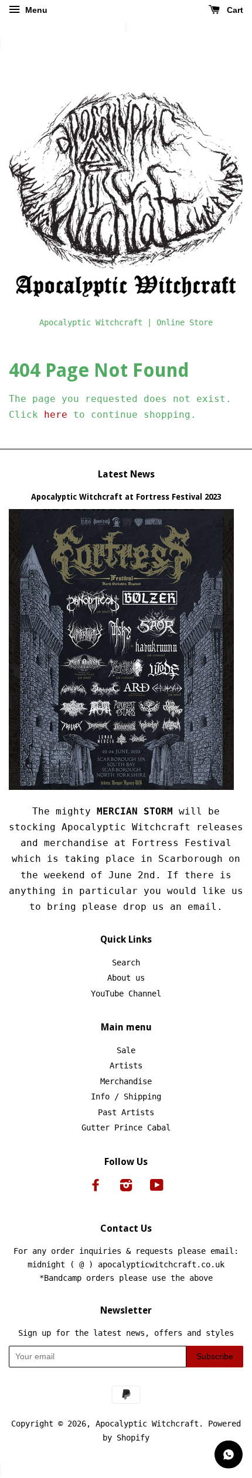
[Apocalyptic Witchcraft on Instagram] (126, 1187)
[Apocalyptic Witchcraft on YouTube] (157, 1187)
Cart (233, 10)
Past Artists (126, 1112)
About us (126, 977)
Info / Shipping (126, 1096)
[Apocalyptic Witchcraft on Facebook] (95, 1187)
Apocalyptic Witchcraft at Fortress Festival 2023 (126, 496)
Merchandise (126, 1081)
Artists (126, 1065)
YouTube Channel (126, 993)
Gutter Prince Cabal (126, 1127)
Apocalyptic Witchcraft (147, 1423)
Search (126, 962)
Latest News (126, 474)
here (55, 414)
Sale (126, 1050)
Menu (35, 10)
